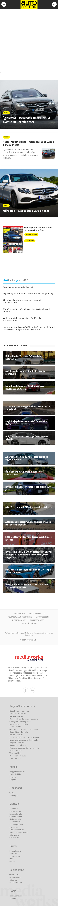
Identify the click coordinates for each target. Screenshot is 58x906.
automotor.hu (15, 811)
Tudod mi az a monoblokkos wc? (18, 287)
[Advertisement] (29, 40)
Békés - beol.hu (16, 716)
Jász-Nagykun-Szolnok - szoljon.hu (24, 737)
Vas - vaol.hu (15, 753)
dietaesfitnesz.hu (16, 830)
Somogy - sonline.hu (18, 745)
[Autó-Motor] (29, 4)
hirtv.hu (12, 777)
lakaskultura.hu (15, 814)
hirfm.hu (12, 898)
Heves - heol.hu (16, 735)
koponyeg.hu (15, 877)
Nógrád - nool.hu (16, 743)
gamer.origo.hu (15, 816)
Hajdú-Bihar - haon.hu (18, 732)
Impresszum (19, 614)
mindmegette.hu (16, 824)
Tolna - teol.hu (15, 750)
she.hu (12, 861)
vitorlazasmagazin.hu (18, 832)
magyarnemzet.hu (17, 772)
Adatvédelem (42, 617)
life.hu (12, 859)
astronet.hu (14, 809)
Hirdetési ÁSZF (18, 620)
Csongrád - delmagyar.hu (20, 721)
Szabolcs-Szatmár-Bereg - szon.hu (24, 748)
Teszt (6, 137)
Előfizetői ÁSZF (37, 620)
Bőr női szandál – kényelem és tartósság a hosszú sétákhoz (26, 310)
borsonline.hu (15, 851)
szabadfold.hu (15, 774)
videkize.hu (14, 835)
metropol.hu (14, 856)
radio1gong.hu (15, 896)
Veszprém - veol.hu (17, 756)
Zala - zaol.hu (15, 758)
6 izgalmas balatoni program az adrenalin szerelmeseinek (22, 301)
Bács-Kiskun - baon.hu (19, 711)
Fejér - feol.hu (15, 727)
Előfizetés (30, 241)
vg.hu (11, 793)
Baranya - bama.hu (17, 714)
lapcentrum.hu (15, 882)
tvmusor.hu (14, 838)
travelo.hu (13, 827)
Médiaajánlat (35, 614)
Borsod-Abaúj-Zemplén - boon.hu (23, 719)
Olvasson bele (31, 234)
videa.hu (13, 880)
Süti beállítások (29, 623)
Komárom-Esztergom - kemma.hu (23, 740)
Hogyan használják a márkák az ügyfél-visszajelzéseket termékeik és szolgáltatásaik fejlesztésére (29, 328)
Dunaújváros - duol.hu (18, 724)
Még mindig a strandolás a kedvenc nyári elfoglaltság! (28, 293)
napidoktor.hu (15, 822)
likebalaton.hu (15, 819)
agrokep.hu (14, 795)
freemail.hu (14, 875)
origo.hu (12, 779)
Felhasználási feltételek (20, 617)
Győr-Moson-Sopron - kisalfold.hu (23, 729)
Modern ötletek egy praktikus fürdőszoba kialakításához (22, 319)
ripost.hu (13, 853)
